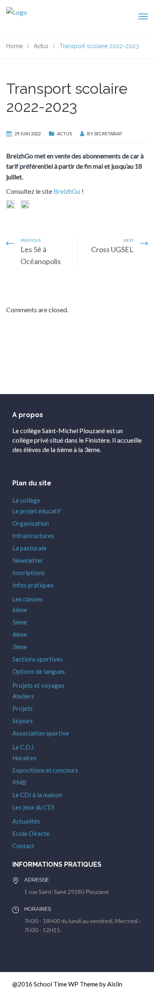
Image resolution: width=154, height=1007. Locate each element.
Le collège (26, 500)
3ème (19, 646)
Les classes (27, 599)
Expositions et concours (45, 770)
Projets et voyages (38, 685)
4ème (19, 634)
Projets (22, 708)
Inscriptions (28, 572)
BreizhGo (66, 191)
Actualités (26, 821)
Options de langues (38, 671)
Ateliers (23, 696)
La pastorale (29, 548)
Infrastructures (33, 535)
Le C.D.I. (23, 747)
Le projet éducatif (36, 511)
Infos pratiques (33, 585)
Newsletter (27, 560)
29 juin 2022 (27, 133)
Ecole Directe (31, 833)
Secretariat (108, 133)
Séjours (22, 720)
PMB (19, 782)
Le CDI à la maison (37, 794)
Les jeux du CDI (33, 807)
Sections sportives (37, 659)
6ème (19, 609)
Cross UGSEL (112, 249)
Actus (64, 133)
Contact (23, 845)
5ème (19, 622)
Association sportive (40, 733)
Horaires (24, 757)
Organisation (30, 523)
